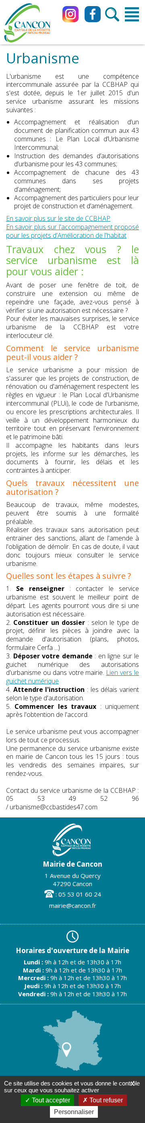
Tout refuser (105, 1100)
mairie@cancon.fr (72, 905)
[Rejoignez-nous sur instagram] (70, 14)
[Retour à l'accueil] (27, 41)
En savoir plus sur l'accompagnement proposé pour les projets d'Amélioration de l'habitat (72, 231)
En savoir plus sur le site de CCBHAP (58, 218)
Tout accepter (50, 1100)
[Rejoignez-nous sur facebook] (93, 14)
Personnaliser (74, 1111)
